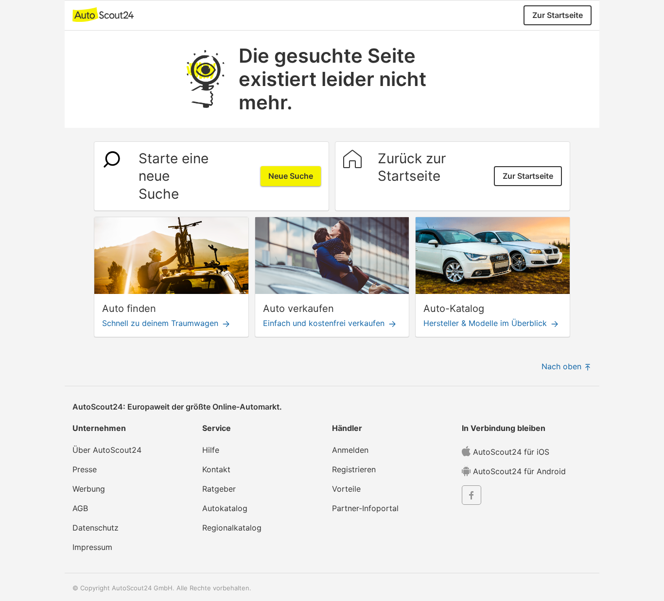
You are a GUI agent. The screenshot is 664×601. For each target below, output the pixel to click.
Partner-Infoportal (365, 508)
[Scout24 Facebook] (471, 496)
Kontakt (216, 469)
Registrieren (354, 469)
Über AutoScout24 (106, 450)
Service (216, 428)
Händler (347, 428)
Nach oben (563, 366)
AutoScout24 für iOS (510, 452)
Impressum (92, 547)
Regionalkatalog (232, 527)
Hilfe (210, 450)
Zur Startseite (557, 15)
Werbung (88, 489)
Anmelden (350, 450)
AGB (80, 508)
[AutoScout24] (103, 13)
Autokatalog (224, 508)
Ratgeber (219, 489)
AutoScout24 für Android (518, 471)
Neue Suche (290, 176)
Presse (84, 469)
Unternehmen (99, 428)
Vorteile (346, 489)
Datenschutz (95, 527)
